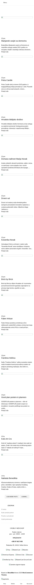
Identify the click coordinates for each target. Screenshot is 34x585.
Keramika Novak (8, 240)
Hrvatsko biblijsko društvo (12, 119)
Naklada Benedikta (9, 478)
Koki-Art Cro (6, 439)
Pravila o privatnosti (7, 516)
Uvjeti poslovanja (6, 519)
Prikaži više (4, 52)
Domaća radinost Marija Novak (14, 159)
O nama (3, 509)
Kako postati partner (7, 512)
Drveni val (5, 198)
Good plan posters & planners (13, 397)
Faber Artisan (7, 318)
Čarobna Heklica (8, 358)
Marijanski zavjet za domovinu (14, 41)
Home (3, 11)
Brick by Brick (7, 279)
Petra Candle (6, 80)
